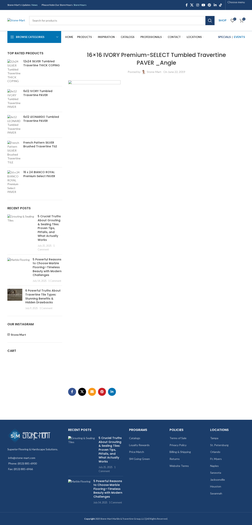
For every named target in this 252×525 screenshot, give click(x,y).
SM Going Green (139, 458)
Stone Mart (18, 334)
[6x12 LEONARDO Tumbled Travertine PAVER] (13, 125)
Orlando (215, 452)
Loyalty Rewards (139, 445)
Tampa (214, 438)
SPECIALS (224, 37)
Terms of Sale (178, 438)
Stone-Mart (154, 71)
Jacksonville (217, 479)
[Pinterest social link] (209, 5)
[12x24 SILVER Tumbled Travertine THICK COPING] (13, 71)
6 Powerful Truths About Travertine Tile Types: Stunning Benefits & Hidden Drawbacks (43, 296)
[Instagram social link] (197, 5)
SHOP (223, 20)
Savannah (216, 493)
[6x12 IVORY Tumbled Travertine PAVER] (13, 99)
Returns (175, 458)
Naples (214, 465)
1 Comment (54, 280)
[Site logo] (16, 20)
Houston (215, 486)
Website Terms (179, 465)
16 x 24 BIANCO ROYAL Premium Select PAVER (39, 174)
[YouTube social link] (203, 5)
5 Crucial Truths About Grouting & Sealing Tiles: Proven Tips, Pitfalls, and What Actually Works (49, 228)
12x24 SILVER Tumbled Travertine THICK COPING (41, 63)
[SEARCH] (210, 20)
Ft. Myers (216, 458)
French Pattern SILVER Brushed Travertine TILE (40, 145)
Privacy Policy (178, 445)
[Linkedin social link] (215, 5)
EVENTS (239, 37)
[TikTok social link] (220, 5)
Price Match (136, 452)
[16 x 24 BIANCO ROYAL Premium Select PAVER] (13, 182)
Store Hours (80, 4)
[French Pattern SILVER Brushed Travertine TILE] (13, 152)
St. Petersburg (219, 445)
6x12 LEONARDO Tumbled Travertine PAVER (41, 119)
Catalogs (134, 438)
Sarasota (215, 472)
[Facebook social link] (186, 5)
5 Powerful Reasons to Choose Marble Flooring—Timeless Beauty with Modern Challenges (47, 267)
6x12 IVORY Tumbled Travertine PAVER (37, 93)
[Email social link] (92, 392)
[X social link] (192, 5)
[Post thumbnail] (21, 232)
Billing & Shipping (180, 452)
